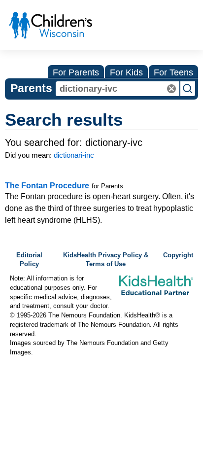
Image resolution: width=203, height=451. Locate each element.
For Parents (76, 72)
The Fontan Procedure (47, 185)
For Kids (126, 72)
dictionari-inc (74, 155)
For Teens (173, 72)
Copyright (178, 255)
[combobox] (117, 88)
